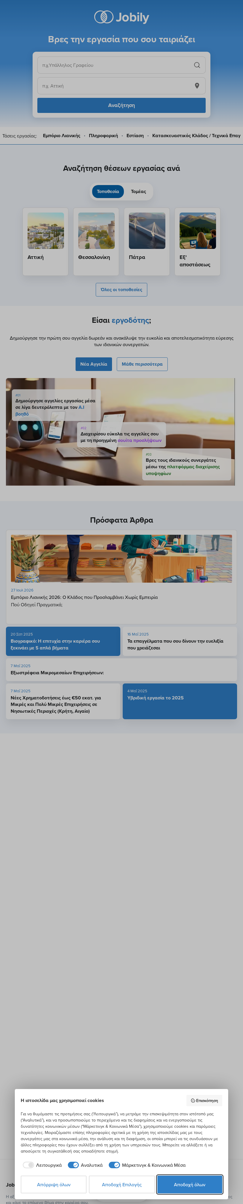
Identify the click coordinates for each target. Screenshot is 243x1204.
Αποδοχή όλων (189, 1184)
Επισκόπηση (207, 1100)
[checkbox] (41, 1165)
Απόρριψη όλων (54, 1184)
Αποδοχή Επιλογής (122, 1184)
